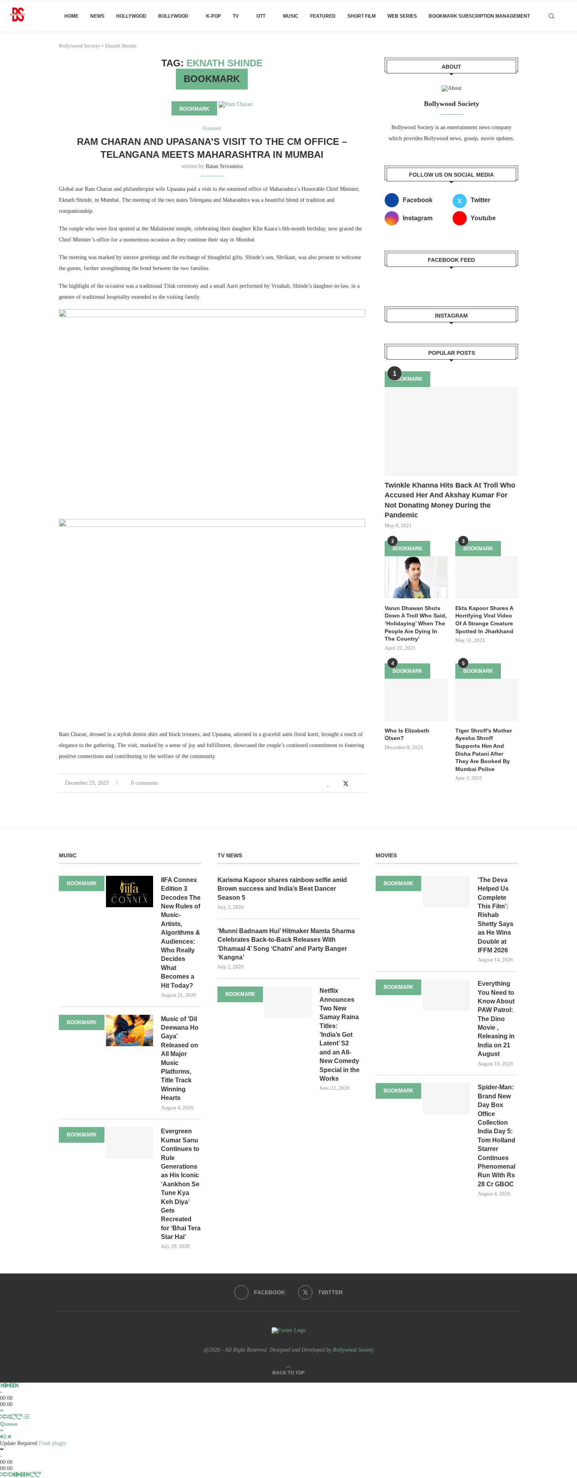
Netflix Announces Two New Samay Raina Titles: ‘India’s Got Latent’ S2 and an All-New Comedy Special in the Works (340, 1034)
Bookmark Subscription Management (479, 16)
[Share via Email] (363, 784)
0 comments (144, 783)
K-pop (213, 16)
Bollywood (173, 16)
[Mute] (3, 1437)
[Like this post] (328, 784)
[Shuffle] (2, 1417)
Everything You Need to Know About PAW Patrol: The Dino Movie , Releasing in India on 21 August (496, 1018)
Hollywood (131, 16)
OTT (260, 16)
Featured (323, 16)
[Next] (16, 1385)
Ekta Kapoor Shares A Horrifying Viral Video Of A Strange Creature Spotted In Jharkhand (484, 619)
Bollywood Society (79, 46)
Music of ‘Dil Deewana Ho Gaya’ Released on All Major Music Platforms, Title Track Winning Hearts (180, 1059)
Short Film (361, 16)
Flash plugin (52, 1443)
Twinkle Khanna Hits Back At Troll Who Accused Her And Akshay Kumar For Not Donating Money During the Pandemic (450, 500)
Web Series (402, 16)
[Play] (7, 1385)
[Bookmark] (565, 16)
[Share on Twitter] (346, 783)
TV (236, 16)
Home (71, 16)
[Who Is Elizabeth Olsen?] (416, 700)
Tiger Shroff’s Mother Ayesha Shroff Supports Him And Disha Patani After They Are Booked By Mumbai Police (483, 749)
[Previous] (2, 1385)
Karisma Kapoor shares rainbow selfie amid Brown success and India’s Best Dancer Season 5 (282, 889)
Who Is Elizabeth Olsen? (407, 734)
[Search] (551, 16)
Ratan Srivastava (224, 166)
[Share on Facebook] (337, 784)
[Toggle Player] (2, 1411)
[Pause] (11, 1385)
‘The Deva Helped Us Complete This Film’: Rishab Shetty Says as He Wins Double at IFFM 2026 (495, 915)
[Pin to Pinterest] (354, 784)
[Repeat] (13, 1417)
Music (290, 16)
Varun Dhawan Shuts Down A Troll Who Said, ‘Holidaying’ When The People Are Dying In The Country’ (416, 623)
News (97, 16)
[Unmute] (9, 1437)
